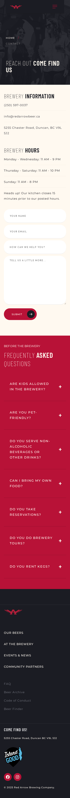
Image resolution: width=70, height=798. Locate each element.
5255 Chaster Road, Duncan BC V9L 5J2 (30, 738)
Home (10, 37)
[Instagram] (17, 777)
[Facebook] (8, 777)
